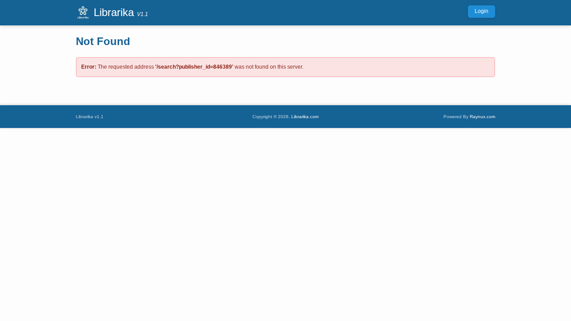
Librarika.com (305, 116)
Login (481, 11)
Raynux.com (482, 116)
